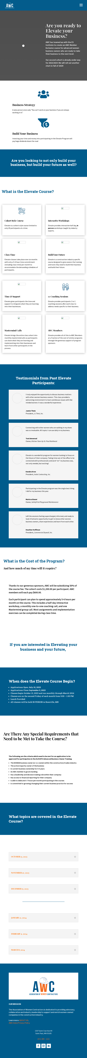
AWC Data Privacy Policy (19, 1023)
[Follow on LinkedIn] (49, 1046)
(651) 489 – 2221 (43, 1039)
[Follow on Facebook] (38, 1046)
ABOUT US (23, 1020)
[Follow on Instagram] (43, 1046)
